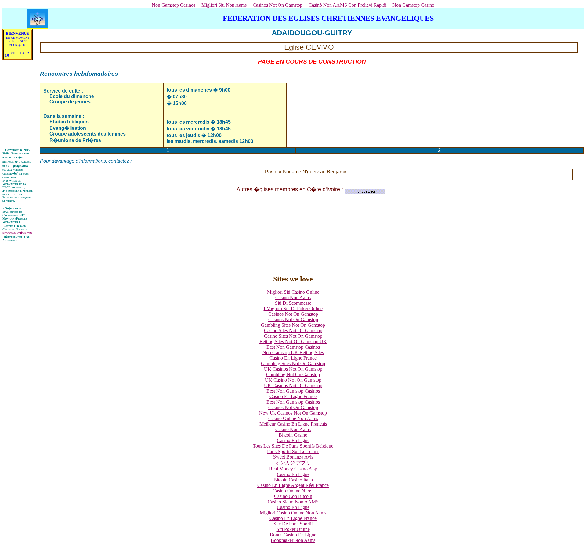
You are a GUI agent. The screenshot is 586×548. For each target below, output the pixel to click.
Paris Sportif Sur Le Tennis (293, 451)
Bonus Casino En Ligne (293, 534)
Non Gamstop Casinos (173, 5)
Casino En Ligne (293, 440)
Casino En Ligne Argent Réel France (293, 485)
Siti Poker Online (293, 529)
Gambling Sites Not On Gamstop (293, 325)
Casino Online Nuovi (293, 490)
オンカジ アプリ (293, 462)
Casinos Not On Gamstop (277, 5)
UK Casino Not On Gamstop (293, 380)
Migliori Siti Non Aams (224, 5)
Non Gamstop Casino (413, 5)
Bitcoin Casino (293, 434)
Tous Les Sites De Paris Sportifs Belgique (293, 445)
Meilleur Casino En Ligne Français (293, 423)
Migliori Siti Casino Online (293, 292)
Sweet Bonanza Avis (293, 456)
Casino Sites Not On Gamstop (293, 330)
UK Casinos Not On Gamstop (293, 369)
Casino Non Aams (293, 297)
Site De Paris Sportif (293, 523)
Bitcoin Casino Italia (293, 479)
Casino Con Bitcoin (293, 496)
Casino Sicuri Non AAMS (293, 501)
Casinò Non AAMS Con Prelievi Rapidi (347, 5)
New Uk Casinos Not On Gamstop (293, 413)
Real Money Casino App (293, 468)
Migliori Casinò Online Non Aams (293, 512)
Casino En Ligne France (293, 358)
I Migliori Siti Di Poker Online (293, 308)
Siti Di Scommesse (293, 303)
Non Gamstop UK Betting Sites (293, 352)
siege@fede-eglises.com (17, 232)
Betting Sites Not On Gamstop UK (293, 341)
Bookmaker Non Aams (293, 540)
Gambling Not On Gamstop (293, 374)
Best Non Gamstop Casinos (293, 347)
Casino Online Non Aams (293, 418)
